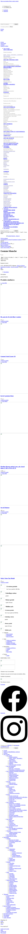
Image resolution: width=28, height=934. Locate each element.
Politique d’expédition (11, 644)
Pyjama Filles (9, 900)
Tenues (8, 903)
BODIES (5, 211)
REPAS (5, 158)
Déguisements (12, 779)
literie (10, 843)
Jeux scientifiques (13, 829)
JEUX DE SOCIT (8, 138)
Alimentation (6, 160)
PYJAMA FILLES (8, 215)
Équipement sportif (7, 130)
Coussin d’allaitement (17, 852)
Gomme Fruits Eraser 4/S (8, 356)
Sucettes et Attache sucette (15, 868)
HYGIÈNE (6, 225)
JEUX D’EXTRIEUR (9, 107)
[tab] (6, 272)
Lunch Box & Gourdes (11, 912)
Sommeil (8, 862)
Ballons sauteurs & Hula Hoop (10, 121)
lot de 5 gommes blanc (7, 396)
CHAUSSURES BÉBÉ (9, 212)
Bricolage (5, 69)
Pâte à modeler (12, 761)
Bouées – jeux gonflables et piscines (11, 109)
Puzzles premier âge (7, 105)
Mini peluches (6, 80)
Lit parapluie (12, 842)
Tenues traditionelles (11, 904)
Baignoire (11, 882)
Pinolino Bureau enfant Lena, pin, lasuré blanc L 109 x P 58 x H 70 (13, 467)
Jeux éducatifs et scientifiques (16, 828)
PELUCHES (6, 79)
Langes (10, 867)
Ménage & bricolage (8, 71)
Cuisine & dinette (7, 72)
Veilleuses (11, 869)
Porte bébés (11, 874)
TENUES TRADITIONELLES (11, 219)
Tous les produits (14, 267)
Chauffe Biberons (16, 855)
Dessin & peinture (7, 52)
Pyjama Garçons (10, 902)
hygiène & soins (13, 885)
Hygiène (8, 911)
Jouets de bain (6, 93)
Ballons (5, 122)
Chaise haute (12, 859)
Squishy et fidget (4, 46)
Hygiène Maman (13, 886)
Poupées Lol (6, 87)
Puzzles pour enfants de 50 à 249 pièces (12, 98)
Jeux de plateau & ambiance (9, 142)
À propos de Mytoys (11, 648)
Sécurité (11, 846)
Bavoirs (11, 858)
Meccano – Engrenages (14, 768)
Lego (4, 61)
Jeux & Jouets (9, 634)
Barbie (4, 85)
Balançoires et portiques (8, 108)
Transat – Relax (12, 871)
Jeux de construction (11, 766)
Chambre (8, 838)
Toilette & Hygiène (10, 880)
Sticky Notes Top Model (8, 578)
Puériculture (9, 635)
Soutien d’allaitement (17, 856)
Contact (8, 649)
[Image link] (11, 679)
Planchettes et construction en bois (11, 65)
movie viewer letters (5, 247)
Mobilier (11, 845)
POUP (9, 84)
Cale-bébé (5, 172)
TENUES (5, 217)
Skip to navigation (5, 1)
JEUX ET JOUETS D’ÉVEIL (10, 143)
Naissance (8, 899)
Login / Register (7, 917)
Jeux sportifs (9, 819)
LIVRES (5, 83)
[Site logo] (6, 22)
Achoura (3, 44)
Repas (7, 847)
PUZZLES (6, 92)
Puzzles (8, 794)
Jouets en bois (12, 780)
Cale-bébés (11, 863)
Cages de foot (6, 129)
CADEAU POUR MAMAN (10, 207)
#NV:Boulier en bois (5, 243)
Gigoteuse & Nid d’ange (14, 865)
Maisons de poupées (8, 74)
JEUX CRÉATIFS (8, 49)
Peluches (8, 781)
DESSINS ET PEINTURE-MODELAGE (13, 223)
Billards (11, 821)
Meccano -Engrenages (8, 63)
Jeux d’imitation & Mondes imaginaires (15, 771)
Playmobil (5, 62)
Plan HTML (9, 651)
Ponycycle (5, 118)
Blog (7, 650)
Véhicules (8, 830)
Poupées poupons (10, 786)
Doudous (11, 864)
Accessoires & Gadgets (11, 836)
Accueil (2, 239)
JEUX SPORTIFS (7, 123)
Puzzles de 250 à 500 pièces (9, 100)
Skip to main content (13, 1)
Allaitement (11, 850)
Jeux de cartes (6, 140)
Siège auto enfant (13, 878)
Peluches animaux (7, 81)
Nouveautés (3, 43)
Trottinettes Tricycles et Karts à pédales (12, 114)
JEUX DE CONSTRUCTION (10, 59)
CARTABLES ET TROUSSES (11, 221)
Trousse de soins (13, 893)
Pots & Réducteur (13, 890)
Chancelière (12, 876)
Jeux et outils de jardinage (9, 113)
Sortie (7, 872)
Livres (7, 785)
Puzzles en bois (6, 103)
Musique (11, 763)
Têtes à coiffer (6, 88)
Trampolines (6, 117)
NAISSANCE (6, 214)
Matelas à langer (13, 889)
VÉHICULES (6, 135)
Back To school (9, 636)
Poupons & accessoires (8, 91)
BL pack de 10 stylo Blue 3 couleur (11, 317)
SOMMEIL (6, 171)
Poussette (5, 189)
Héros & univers (7, 70)
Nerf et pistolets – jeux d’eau (9, 116)
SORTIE (5, 184)
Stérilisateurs (12, 860)
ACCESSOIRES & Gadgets (10, 144)
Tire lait (14, 851)
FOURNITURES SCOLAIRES (11, 224)
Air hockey (11, 823)
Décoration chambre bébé (15, 841)
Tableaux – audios (13, 762)
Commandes (9, 641)
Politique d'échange (10, 643)
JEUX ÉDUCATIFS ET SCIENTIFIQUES (14, 131)
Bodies (7, 897)
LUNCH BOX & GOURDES (10, 227)
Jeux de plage (6, 112)
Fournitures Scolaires (17, 239)
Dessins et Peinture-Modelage (13, 908)
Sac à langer (12, 877)
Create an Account (5, 928)
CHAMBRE (6, 147)
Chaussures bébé (10, 898)
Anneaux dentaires (7, 194)
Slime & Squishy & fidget (15, 764)
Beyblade (5, 120)
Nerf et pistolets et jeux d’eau (15, 811)
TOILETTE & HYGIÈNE (9, 193)
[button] (4, 321)
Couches (11, 884)
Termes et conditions (11, 640)
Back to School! (8, 239)
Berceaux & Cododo (8, 149)
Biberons (14, 854)
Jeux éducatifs (6, 133)
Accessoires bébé (7, 148)
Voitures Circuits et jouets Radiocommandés (13, 136)
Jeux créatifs (9, 755)
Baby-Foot (6, 125)
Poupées (5, 89)
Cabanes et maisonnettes (9, 111)
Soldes (7, 655)
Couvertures (6, 174)
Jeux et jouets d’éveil (11, 834)
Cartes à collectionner (8, 139)
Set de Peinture (5, 507)
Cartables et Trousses (11, 907)
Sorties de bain (12, 891)
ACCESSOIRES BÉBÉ (9, 210)
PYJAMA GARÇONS (8, 216)
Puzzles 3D (6, 96)
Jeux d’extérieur (10, 802)
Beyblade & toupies (13, 815)
